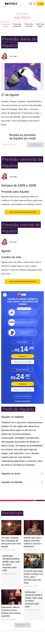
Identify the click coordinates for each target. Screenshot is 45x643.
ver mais (21, 625)
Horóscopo (22, 14)
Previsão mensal (29, 25)
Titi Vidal (13, 56)
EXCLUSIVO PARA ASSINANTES (22, 212)
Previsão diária (5, 25)
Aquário (22, 17)
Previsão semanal (17, 25)
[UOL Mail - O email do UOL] (30, 3)
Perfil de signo (40, 25)
